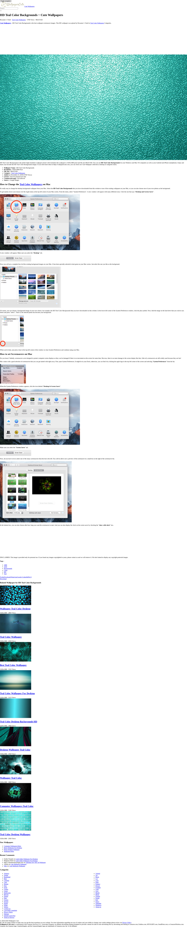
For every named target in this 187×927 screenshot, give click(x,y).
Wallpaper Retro (9, 851)
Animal (97, 873)
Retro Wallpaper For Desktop (13, 848)
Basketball (7, 877)
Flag (5, 886)
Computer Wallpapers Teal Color (17, 806)
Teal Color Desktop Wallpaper (15, 834)
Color (5, 570)
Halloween (7, 893)
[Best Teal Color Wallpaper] (15, 661)
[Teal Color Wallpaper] (15, 633)
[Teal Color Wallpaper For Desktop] (15, 689)
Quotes (6, 900)
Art (96, 875)
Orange (97, 896)
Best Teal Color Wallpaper (13, 665)
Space (97, 901)
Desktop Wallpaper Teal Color (15, 749)
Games (6, 889)
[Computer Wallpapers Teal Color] (15, 802)
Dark (97, 882)
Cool (96, 880)
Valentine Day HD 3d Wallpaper (36, 862)
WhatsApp (13, 577)
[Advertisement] (58, 39)
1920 (5, 567)
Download (3, 579)
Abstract (6, 873)
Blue (5, 879)
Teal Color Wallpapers (19, 20)
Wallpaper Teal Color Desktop (15, 608)
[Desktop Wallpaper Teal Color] (15, 746)
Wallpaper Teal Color (11, 778)
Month (97, 893)
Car (96, 879)
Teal (5, 574)
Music (97, 894)
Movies (6, 894)
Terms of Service (9, 917)
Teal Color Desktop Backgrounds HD (18, 721)
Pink (5, 898)
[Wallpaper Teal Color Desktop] (15, 604)
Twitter (2, 577)
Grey (97, 891)
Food (5, 887)
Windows (98, 905)
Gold (97, 889)
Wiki (5, 866)
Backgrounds (8, 568)
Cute (5, 882)
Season (6, 901)
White (6, 905)
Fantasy (97, 884)
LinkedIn (25, 577)
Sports (6, 903)
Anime (6, 875)
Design (6, 884)
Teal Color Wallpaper (11, 637)
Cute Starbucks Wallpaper (18, 864)
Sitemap (6, 914)
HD (5, 572)
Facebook (7, 577)
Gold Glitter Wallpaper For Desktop (27, 859)
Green (6, 891)
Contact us (7, 909)
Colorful (6, 880)
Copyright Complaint (10, 910)
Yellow (6, 907)
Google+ (19, 577)
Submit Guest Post (9, 916)
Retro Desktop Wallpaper (11, 849)
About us (98, 907)
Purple (97, 898)
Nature (6, 896)
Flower (97, 886)
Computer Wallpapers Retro (12, 846)
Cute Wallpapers (29, 6)
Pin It (29, 577)
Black (97, 877)
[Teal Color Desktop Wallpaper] (15, 830)
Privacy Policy (8, 912)
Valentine (98, 903)
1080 (5, 565)
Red (96, 900)
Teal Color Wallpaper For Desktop (17, 693)
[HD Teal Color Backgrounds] (93, 107)
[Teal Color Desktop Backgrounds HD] (15, 717)
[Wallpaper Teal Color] (15, 774)
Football (98, 887)
